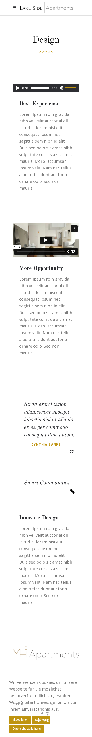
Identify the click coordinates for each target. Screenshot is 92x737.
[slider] (71, 88)
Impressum (51, 729)
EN (39, 720)
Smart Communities (46, 483)
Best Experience (39, 104)
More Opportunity (41, 268)
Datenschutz (70, 729)
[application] (46, 88)
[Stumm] (61, 88)
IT (53, 720)
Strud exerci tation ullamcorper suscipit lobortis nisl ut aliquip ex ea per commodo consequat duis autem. (49, 420)
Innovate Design (39, 518)
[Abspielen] (17, 88)
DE (49, 720)
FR (44, 720)
